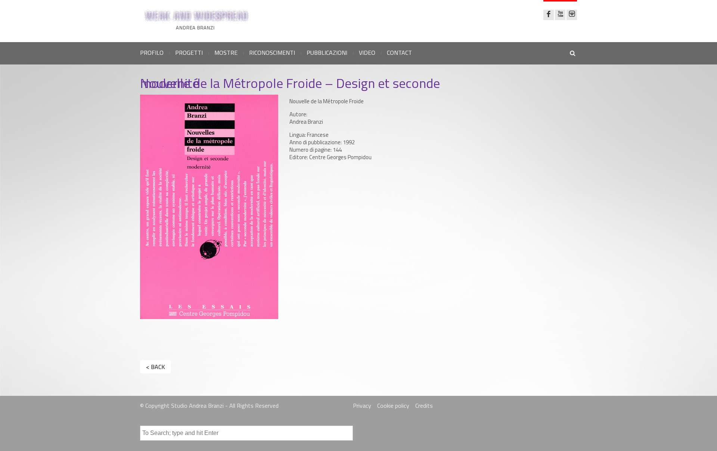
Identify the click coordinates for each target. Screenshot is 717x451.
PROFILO (152, 52)
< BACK (155, 366)
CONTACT (399, 52)
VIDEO (367, 52)
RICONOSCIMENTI (272, 52)
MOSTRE (226, 52)
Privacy (362, 405)
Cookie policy (393, 405)
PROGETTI (189, 52)
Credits (424, 405)
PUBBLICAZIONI (327, 52)
